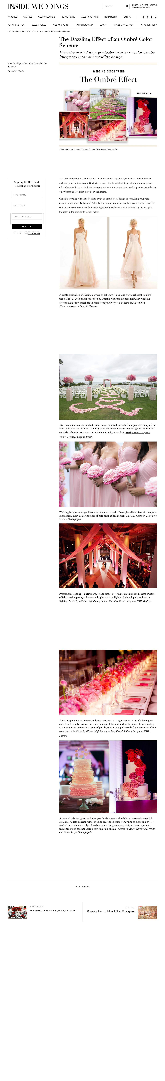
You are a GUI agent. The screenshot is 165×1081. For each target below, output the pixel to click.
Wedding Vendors (46, 17)
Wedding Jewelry (85, 25)
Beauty (103, 25)
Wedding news (82, 887)
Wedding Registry (149, 25)
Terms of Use (34, 234)
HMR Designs (144, 601)
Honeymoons (110, 17)
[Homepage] (38, 6)
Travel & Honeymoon (123, 25)
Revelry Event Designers (138, 432)
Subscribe (27, 227)
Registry (127, 17)
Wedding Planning (89, 17)
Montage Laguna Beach (79, 436)
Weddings (12, 17)
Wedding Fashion (61, 25)
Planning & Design (16, 25)
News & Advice (68, 17)
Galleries (27, 17)
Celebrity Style (39, 25)
